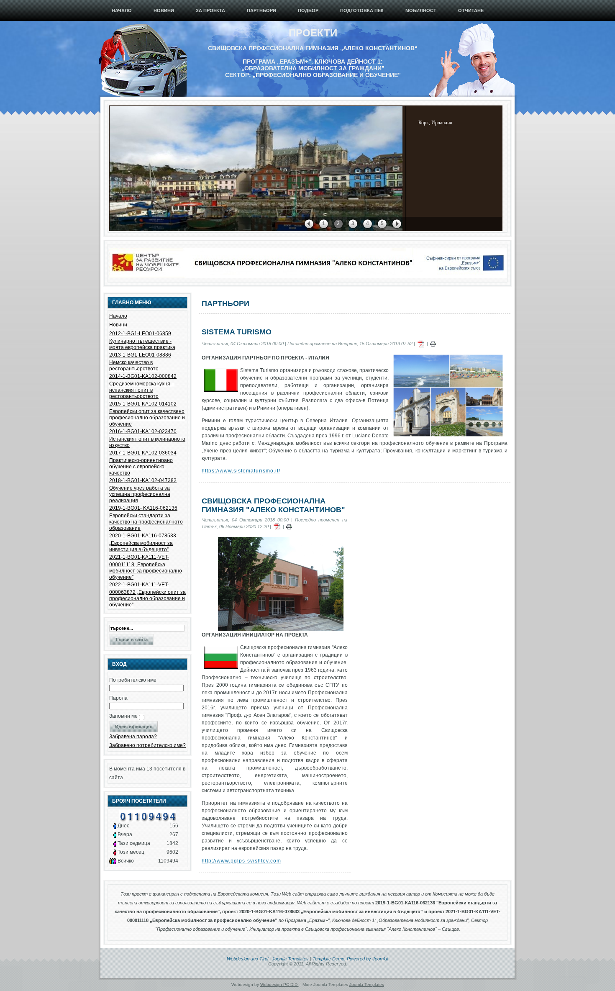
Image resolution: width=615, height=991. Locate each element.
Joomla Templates (290, 958)
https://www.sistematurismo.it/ (241, 471)
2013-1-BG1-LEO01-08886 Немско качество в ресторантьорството (140, 362)
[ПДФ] (420, 343)
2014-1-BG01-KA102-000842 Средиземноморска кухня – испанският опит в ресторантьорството (143, 386)
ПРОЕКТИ (313, 33)
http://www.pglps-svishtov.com (241, 861)
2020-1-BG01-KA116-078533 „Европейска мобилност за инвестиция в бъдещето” (142, 542)
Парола (118, 698)
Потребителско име (132, 680)
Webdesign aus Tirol (247, 958)
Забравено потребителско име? (147, 745)
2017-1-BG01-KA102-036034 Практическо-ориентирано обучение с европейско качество (143, 463)
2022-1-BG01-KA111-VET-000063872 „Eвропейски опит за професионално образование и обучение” (147, 595)
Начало (118, 316)
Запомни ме (123, 716)
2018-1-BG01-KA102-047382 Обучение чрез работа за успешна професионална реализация (143, 490)
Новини (118, 325)
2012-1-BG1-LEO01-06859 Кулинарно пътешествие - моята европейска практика (142, 340)
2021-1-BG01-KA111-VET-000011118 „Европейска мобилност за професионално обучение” (145, 567)
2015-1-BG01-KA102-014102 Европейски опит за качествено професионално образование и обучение (147, 414)
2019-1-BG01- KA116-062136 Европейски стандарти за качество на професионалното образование (146, 518)
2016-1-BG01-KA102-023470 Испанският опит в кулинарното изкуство (147, 438)
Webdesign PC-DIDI (279, 984)
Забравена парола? (133, 736)
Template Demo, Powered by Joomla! (350, 958)
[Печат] (433, 343)
